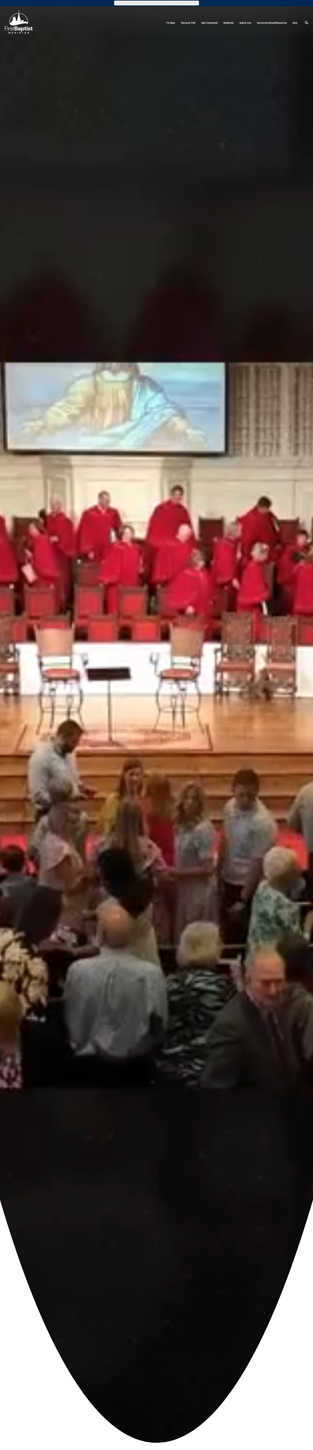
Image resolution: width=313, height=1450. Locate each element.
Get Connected (209, 23)
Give (295, 23)
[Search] (306, 23)
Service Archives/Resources (272, 23)
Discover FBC (188, 23)
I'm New (170, 23)
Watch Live (245, 23)
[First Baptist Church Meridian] (19, 22)
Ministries (228, 23)
